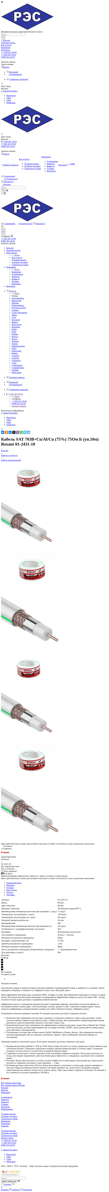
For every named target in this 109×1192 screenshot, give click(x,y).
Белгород (16, 320)
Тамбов (15, 370)
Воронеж (16, 327)
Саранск (15, 356)
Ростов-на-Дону (19, 308)
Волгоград (16, 324)
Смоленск (16, 360)
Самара (15, 310)
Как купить (17, 257)
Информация (7, 1109)
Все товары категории (11, 1083)
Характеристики (13, 883)
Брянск (15, 322)
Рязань (15, 353)
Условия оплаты (8, 1114)
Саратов (15, 358)
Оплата (9, 892)
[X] (13, 432)
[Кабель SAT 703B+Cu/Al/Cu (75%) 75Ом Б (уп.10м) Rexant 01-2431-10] (27, 496)
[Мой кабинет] (2, 226)
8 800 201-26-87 (8, 57)
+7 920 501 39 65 (9, 52)
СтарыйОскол (18, 368)
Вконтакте (11, 95)
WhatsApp (10, 103)
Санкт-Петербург (19, 312)
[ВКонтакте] (2, 432)
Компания (16, 272)
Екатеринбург (18, 298)
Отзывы (10, 888)
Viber (8, 98)
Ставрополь (17, 365)
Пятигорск (16, 351)
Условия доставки (9, 1116)
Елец (14, 332)
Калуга (15, 336)
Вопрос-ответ (7, 1138)
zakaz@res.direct (10, 91)
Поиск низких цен (9, 1181)
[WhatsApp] (21, 432)
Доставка (10, 895)
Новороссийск (18, 346)
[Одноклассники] (6, 432)
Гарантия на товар (9, 1119)
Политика (5, 1123)
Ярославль (16, 372)
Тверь (14, 315)
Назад (17, 255)
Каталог (4, 1088)
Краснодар (16, 300)
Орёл (14, 348)
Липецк (15, 341)
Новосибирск (18, 305)
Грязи (14, 329)
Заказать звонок (19, 406)
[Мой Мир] (10, 432)
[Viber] (17, 432)
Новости (5, 1100)
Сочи (14, 363)
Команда (5, 1102)
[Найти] (3, 37)
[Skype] (25, 432)
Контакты (5, 1107)
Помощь (5, 1126)
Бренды (4, 1090)
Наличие (10, 885)
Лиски (15, 344)
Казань (15, 334)
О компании (6, 1097)
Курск (14, 339)
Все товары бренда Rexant (13, 1085)
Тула (14, 317)
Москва (15, 303)
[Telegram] (28, 432)
